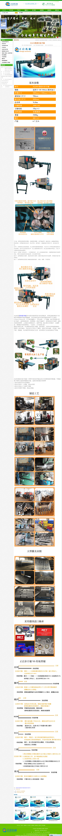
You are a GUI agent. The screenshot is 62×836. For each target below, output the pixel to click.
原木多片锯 (35, 12)
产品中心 (19, 10)
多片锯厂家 (27, 12)
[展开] (60, 835)
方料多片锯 (46, 12)
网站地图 (43, 825)
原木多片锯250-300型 (20, 792)
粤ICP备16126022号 (43, 830)
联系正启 (57, 10)
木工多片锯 (54, 12)
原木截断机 (50, 12)
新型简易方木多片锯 (5, 51)
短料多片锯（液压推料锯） (21, 791)
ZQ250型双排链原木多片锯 (53, 820)
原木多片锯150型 (37, 807)
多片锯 (24, 12)
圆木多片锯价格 (22, 787)
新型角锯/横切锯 (4, 60)
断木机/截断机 (4, 54)
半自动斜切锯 (4, 56)
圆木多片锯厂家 (27, 787)
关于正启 (11, 10)
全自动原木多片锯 (5, 45)
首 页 (4, 10)
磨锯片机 (3, 58)
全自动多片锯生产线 (5, 41)
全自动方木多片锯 (5, 49)
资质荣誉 (42, 10)
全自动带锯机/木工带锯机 (6, 62)
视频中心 (26, 10)
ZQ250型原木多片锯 (21, 807)
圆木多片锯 (31, 12)
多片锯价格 (43, 12)
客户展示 (34, 10)
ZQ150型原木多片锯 (21, 820)
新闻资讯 (49, 10)
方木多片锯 (39, 12)
